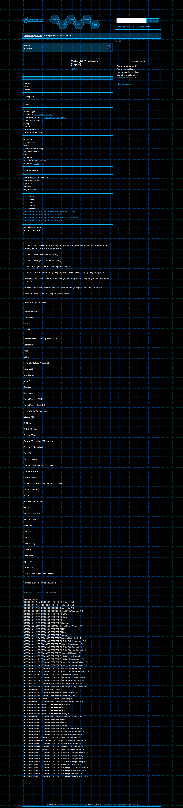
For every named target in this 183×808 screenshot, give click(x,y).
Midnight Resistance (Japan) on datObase (43, 220)
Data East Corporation (44, 114)
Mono (36, 163)
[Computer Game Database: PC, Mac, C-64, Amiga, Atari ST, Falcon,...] (54, 16)
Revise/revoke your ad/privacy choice (116, 804)
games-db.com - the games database (74, 804)
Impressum (134, 804)
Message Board (143, 27)
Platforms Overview (125, 27)
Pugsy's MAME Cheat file (33, 783)
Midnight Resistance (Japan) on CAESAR (42, 214)
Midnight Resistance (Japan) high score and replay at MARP (51, 217)
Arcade (38, 35)
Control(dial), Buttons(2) (55, 117)
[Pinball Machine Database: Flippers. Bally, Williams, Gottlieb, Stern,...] (78, 16)
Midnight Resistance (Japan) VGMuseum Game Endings (49, 211)
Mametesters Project (40, 592)
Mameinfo (29, 592)
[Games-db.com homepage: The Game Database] (33, 23)
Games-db (29, 35)
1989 (74, 69)
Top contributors (125, 84)
